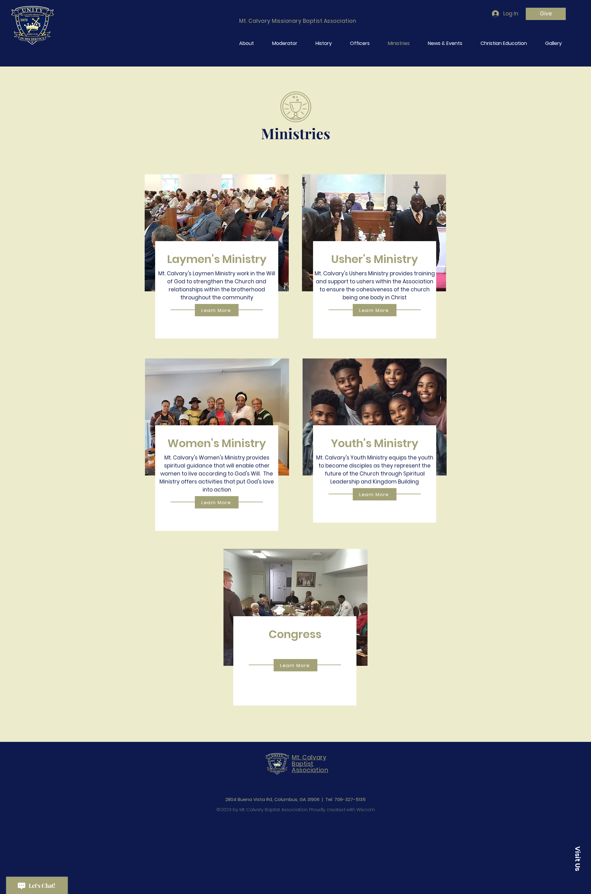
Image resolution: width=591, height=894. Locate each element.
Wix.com (365, 809)
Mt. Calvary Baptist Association (310, 763)
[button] (577, 858)
